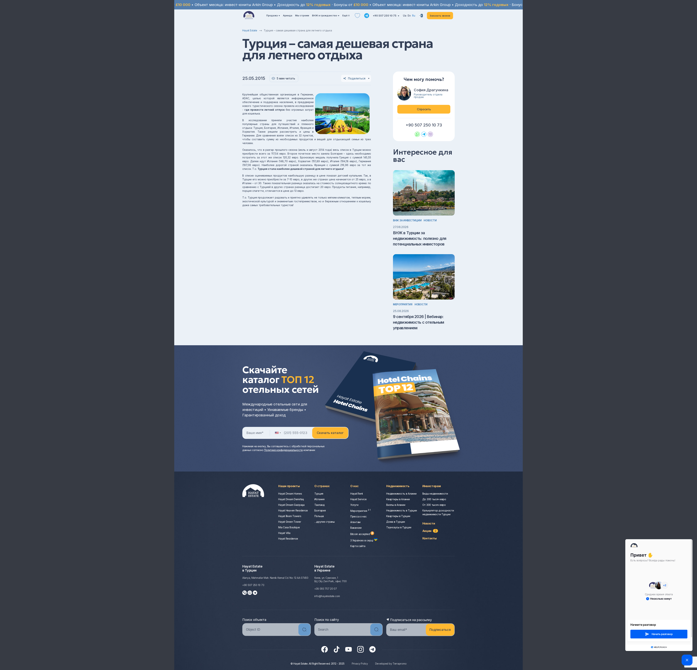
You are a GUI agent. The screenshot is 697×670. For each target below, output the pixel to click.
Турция (318, 493)
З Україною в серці (362, 540)
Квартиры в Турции (398, 516)
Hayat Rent (356, 493)
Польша (319, 516)
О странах (322, 486)
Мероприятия (402, 304)
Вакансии (356, 527)
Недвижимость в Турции (401, 510)
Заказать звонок (440, 15)
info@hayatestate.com (327, 596)
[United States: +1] (278, 433)
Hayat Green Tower (289, 521)
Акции (429, 531)
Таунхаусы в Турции (398, 527)
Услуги (354, 504)
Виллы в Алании (395, 504)
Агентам (355, 522)
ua (404, 15)
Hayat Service (358, 499)
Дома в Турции (395, 521)
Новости (430, 220)
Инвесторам (431, 486)
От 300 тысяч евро (434, 504)
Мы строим (302, 15)
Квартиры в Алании (398, 499)
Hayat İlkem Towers (289, 516)
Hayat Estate (249, 30)
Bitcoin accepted (360, 534)
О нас (354, 486)
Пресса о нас (358, 516)
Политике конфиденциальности (283, 450)
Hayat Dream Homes (290, 493)
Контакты (429, 538)
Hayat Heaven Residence (293, 510)
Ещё (344, 15)
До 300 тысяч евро (434, 499)
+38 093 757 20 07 (325, 588)
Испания (319, 499)
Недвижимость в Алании (401, 493)
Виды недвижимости (435, 493)
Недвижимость (397, 486)
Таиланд (319, 504)
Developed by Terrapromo (391, 663)
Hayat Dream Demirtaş (291, 499)
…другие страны (324, 521)
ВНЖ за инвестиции (407, 220)
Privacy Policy (360, 663)
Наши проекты (289, 486)
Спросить (424, 109)
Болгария (320, 510)
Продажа (272, 15)
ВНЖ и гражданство (324, 15)
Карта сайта (357, 546)
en (409, 15)
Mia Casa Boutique (289, 527)
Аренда (287, 15)
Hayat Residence (288, 538)
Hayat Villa (284, 532)
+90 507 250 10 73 (385, 15)
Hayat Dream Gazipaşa (291, 504)
